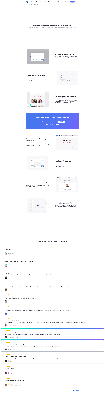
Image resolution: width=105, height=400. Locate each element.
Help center (57, 1)
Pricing (41, 1)
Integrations (50, 1)
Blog (54, 1)
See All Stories (75, 390)
